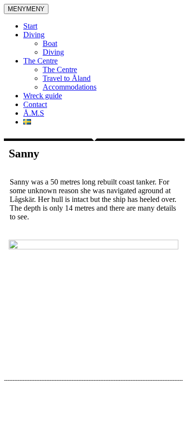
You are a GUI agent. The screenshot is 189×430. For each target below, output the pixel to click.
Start (30, 26)
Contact (35, 104)
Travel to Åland (67, 78)
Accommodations (69, 87)
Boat (50, 43)
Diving (34, 35)
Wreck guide (42, 96)
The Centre (40, 61)
